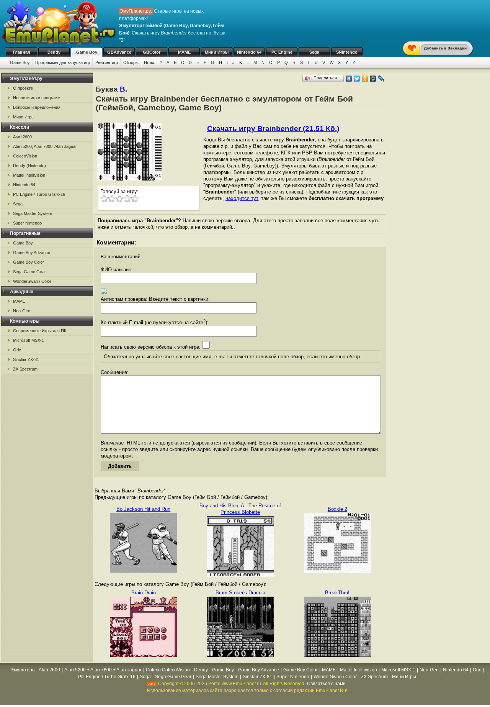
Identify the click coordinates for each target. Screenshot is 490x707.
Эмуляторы (23, 670)
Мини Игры (217, 52)
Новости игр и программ (36, 97)
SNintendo (347, 52)
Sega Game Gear (29, 271)
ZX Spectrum (25, 369)
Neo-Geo (21, 310)
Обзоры (131, 62)
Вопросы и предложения (36, 107)
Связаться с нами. (327, 683)
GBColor (151, 52)
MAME (184, 52)
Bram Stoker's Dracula (240, 592)
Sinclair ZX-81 (26, 359)
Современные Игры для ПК (39, 330)
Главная (21, 52)
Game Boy (86, 52)
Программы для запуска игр (62, 62)
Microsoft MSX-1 (28, 340)
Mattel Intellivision (29, 175)
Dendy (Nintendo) (29, 165)
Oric (17, 350)
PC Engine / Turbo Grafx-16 (39, 194)
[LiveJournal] (381, 79)
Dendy (53, 52)
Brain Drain (143, 592)
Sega (314, 52)
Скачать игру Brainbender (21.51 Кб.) (273, 129)
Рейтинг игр (106, 62)
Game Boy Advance (31, 252)
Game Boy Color (28, 262)
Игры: (149, 62)
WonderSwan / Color (32, 281)
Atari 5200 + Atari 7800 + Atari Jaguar (103, 670)
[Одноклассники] (365, 79)
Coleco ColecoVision (168, 670)
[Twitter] (357, 79)
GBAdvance (119, 52)
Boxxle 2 (337, 509)
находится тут (241, 198)
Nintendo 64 (249, 52)
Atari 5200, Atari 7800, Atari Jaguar (45, 146)
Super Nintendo (27, 223)
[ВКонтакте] (349, 79)
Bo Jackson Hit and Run (143, 509)
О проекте (23, 88)
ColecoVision (25, 156)
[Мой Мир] (373, 79)
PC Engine (281, 52)
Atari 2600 (22, 137)
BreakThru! (337, 592)
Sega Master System (32, 213)
